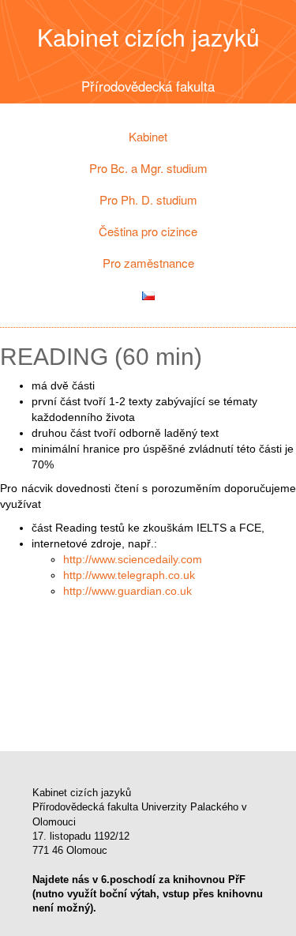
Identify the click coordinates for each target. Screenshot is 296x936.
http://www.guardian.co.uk (127, 591)
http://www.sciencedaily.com (132, 559)
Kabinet (148, 136)
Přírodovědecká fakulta (148, 86)
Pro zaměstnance (148, 262)
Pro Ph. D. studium (148, 199)
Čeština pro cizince (148, 231)
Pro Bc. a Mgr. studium (148, 168)
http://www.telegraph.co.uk (129, 575)
